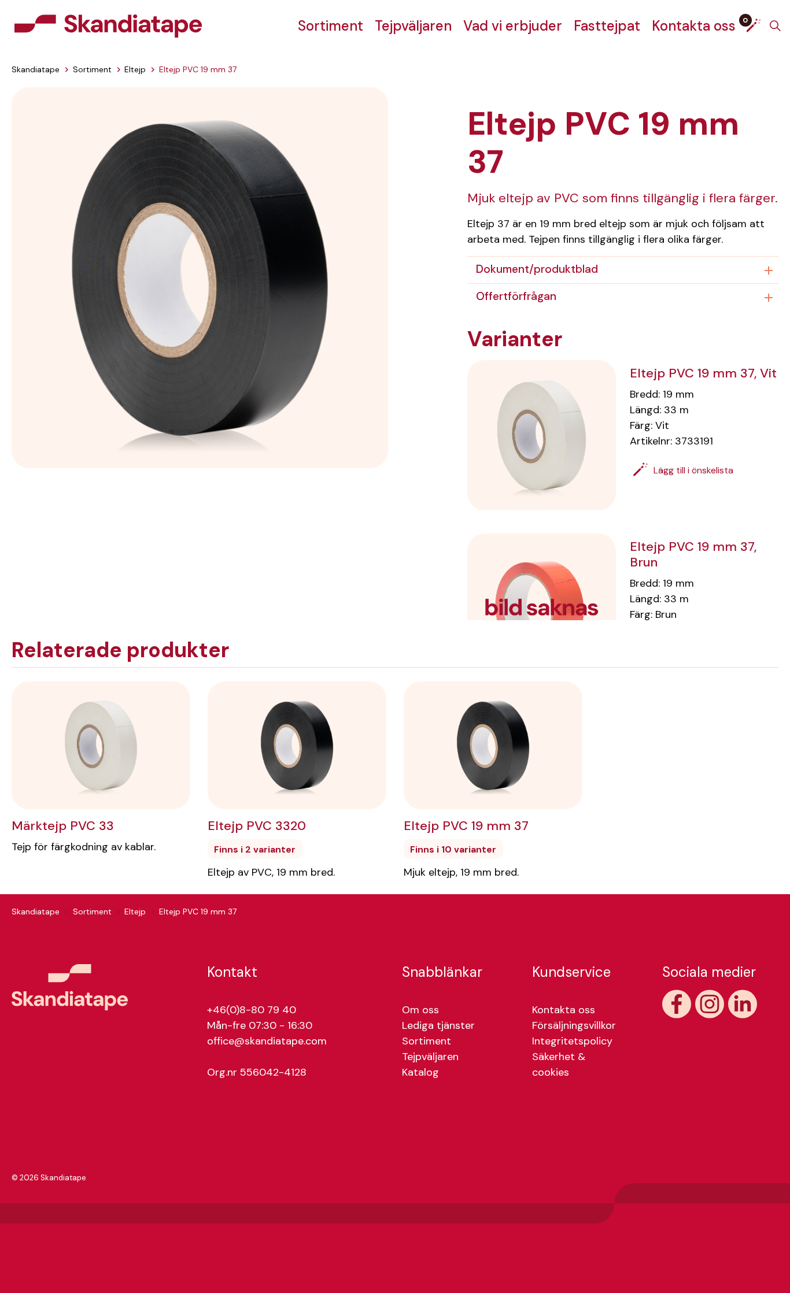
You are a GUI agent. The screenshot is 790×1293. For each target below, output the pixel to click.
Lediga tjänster (438, 1025)
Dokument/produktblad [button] (537, 269)
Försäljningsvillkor (574, 1025)
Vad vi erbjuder (512, 26)
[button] (199, 277)
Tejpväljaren (413, 26)
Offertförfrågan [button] (516, 296)
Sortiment (330, 26)
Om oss (420, 1010)
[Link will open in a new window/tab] (676, 1004)
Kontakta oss (694, 26)
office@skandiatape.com (267, 1041)
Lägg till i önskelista (693, 470)
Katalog (420, 1072)
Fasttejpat (607, 26)
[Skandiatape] (108, 26)
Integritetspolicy (572, 1041)
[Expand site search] (775, 26)
